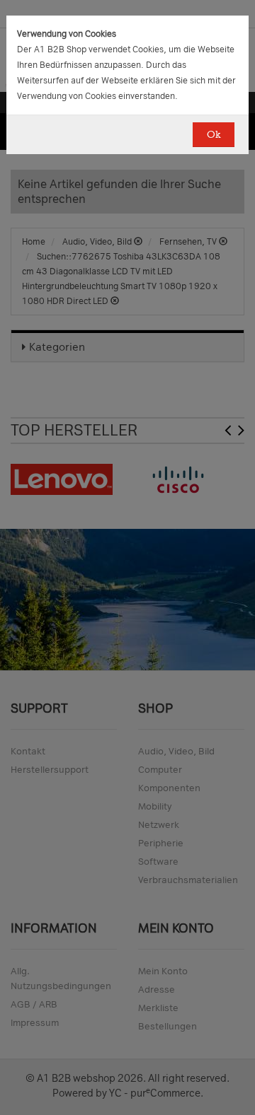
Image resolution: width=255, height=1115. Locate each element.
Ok (213, 135)
